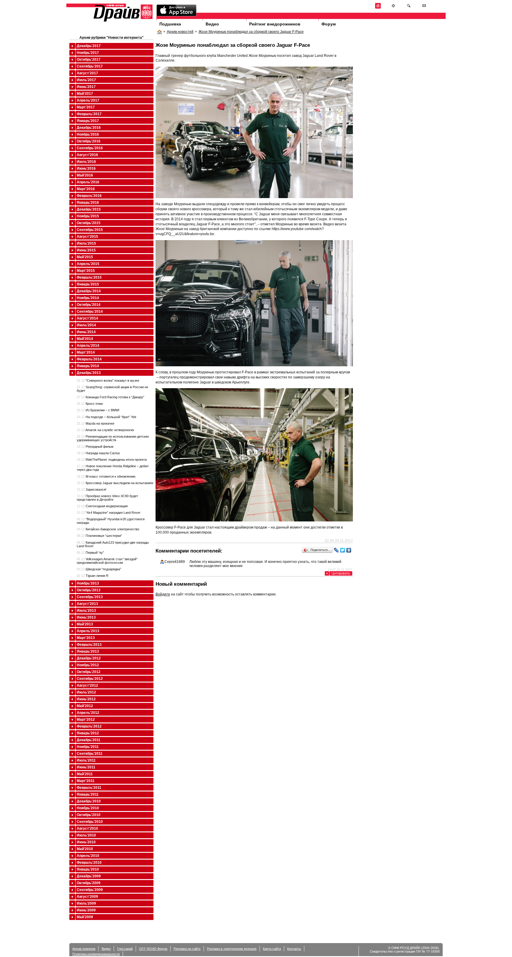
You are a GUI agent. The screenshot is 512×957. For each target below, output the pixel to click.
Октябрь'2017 (88, 59)
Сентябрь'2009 (90, 890)
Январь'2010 (88, 869)
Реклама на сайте (187, 948)
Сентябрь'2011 (90, 754)
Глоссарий (125, 948)
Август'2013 (87, 604)
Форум (328, 24)
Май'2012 (85, 706)
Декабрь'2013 (89, 373)
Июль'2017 (86, 80)
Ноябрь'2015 (88, 216)
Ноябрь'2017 (88, 53)
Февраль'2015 (89, 277)
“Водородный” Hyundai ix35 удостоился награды (111, 520)
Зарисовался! (91, 489)
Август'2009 (87, 897)
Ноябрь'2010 (88, 808)
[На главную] (378, 7)
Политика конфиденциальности (96, 954)
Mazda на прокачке (95, 423)
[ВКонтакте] (349, 550)
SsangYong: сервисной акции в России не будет (112, 388)
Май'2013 (85, 624)
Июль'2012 (86, 692)
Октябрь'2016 (88, 141)
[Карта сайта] (393, 7)
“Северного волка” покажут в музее (108, 380)
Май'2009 (85, 917)
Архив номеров (83, 948)
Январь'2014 (88, 366)
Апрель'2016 (88, 182)
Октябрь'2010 (88, 815)
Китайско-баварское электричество (108, 529)
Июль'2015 (86, 243)
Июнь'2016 (86, 168)
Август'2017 (87, 73)
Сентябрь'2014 (90, 311)
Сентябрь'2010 (90, 822)
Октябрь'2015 (88, 223)
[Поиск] (409, 7)
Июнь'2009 (86, 910)
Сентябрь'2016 (90, 148)
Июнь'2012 (86, 699)
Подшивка (170, 24)
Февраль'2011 (89, 788)
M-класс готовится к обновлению (106, 476)
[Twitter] (343, 550)
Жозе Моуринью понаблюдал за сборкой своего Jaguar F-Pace (251, 32)
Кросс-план (90, 403)
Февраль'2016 (89, 196)
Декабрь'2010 (89, 801)
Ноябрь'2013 (88, 583)
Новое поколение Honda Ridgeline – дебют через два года (113, 467)
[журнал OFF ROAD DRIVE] (122, 21)
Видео (212, 24)
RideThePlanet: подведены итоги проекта (112, 459)
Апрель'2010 (88, 856)
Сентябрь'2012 (90, 679)
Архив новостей (180, 32)
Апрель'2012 (88, 713)
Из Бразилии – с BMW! (98, 410)
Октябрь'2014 (88, 305)
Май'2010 (85, 849)
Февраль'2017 (89, 114)
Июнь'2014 (86, 332)
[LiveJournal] (336, 550)
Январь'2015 (88, 284)
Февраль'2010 (89, 862)
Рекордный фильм (95, 446)
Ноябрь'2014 (88, 298)
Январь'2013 (88, 651)
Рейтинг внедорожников (274, 24)
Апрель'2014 (88, 345)
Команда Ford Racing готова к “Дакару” (110, 397)
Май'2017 (85, 93)
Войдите (163, 594)
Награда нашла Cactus (98, 453)
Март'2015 (86, 271)
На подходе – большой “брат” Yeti (106, 417)
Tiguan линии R (92, 575)
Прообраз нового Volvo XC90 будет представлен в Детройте (107, 497)
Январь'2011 (88, 794)
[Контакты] (424, 7)
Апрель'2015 (88, 264)
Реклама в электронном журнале (232, 948)
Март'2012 (86, 719)
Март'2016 (86, 189)
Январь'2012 (88, 733)
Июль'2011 (86, 760)
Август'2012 (87, 685)
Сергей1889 (174, 562)
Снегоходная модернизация (102, 506)
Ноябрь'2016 (88, 134)
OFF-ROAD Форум (153, 948)
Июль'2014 (86, 325)
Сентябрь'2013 (90, 597)
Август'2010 (87, 828)
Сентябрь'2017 (90, 66)
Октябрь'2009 (88, 883)
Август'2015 (87, 237)
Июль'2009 (86, 903)
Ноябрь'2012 (88, 665)
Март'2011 (86, 781)
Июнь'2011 (86, 767)
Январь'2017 (88, 121)
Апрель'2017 (88, 100)
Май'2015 (85, 257)
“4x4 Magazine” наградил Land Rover (108, 512)
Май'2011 (85, 774)
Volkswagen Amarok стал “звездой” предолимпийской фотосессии (107, 560)
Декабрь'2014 (89, 291)
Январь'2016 (88, 202)
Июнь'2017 (86, 87)
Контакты (294, 948)
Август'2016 (87, 155)
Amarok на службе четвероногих (105, 430)
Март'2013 (86, 638)
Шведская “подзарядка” (99, 569)
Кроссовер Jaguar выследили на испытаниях (115, 483)
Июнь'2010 (86, 842)
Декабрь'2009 (89, 876)
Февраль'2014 (89, 359)
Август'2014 (87, 318)
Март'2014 (86, 352)
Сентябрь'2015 (90, 230)
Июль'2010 (86, 835)
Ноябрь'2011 (88, 747)
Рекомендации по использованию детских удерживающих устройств (113, 438)
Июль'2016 (86, 162)
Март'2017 (86, 107)
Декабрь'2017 (89, 46)
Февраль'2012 (89, 726)
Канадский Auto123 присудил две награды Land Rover (113, 544)
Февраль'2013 (89, 645)
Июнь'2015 (86, 250)
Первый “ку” (90, 552)
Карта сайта (272, 948)
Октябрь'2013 (88, 590)
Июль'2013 (86, 610)
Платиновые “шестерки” (99, 535)
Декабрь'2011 (88, 740)
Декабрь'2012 (89, 658)
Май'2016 (85, 175)
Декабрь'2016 (89, 128)
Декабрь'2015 (89, 209)
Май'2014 (85, 339)
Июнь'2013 (86, 617)
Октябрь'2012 (88, 672)
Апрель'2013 (88, 631)
